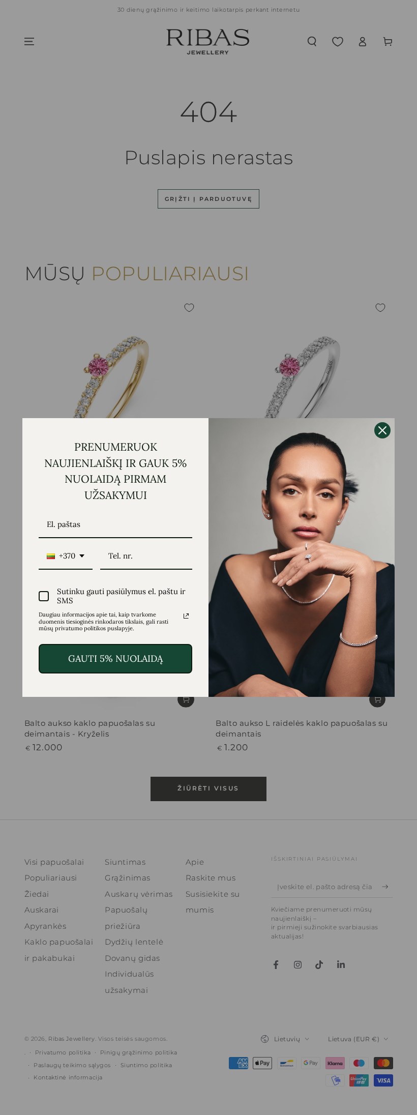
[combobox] (66, 556)
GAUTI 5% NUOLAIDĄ (115, 658)
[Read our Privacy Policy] (186, 616)
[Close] (382, 430)
